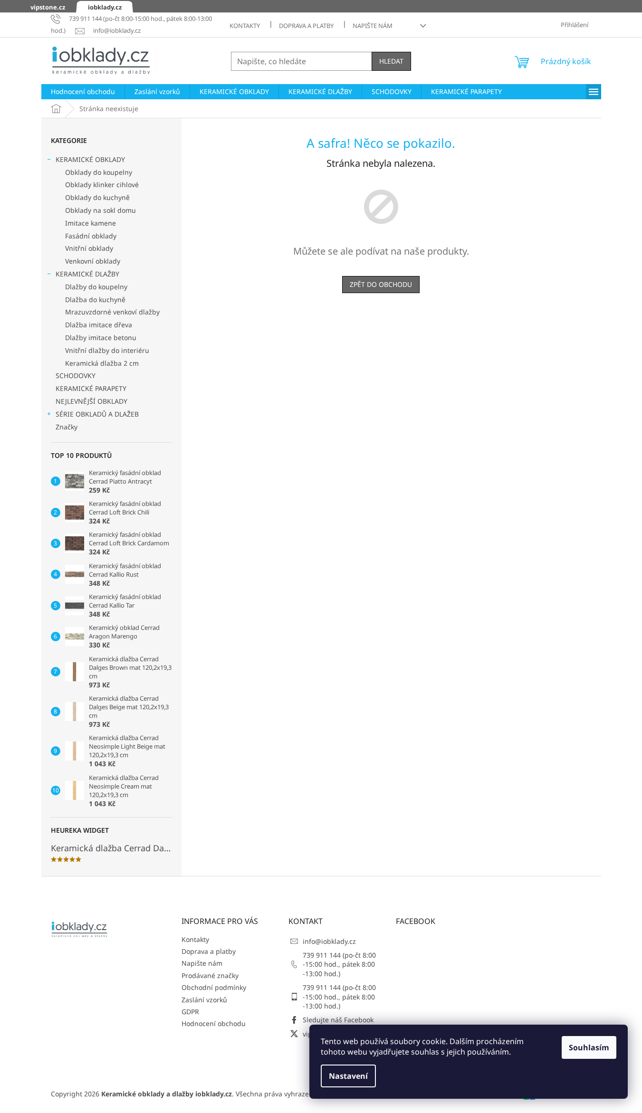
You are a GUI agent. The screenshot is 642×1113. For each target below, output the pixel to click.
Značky (66, 426)
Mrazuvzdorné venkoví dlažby (112, 311)
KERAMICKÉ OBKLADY (90, 159)
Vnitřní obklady (89, 248)
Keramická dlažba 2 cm (102, 363)
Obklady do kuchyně (97, 197)
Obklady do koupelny (98, 172)
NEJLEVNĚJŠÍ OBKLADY (91, 401)
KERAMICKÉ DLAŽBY (87, 273)
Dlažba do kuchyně (95, 299)
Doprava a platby (306, 25)
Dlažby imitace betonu (100, 337)
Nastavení (348, 1076)
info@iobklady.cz (329, 941)
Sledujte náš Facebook (338, 1019)
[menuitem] (83, 91)
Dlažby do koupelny (96, 286)
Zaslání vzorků (204, 999)
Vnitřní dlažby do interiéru (107, 350)
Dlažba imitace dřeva (98, 324)
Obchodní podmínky (214, 987)
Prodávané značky (210, 975)
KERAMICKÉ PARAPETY (91, 388)
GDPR (190, 1011)
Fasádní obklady (90, 235)
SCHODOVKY (76, 375)
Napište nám (373, 25)
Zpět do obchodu (381, 284)
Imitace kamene (90, 223)
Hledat (391, 61)
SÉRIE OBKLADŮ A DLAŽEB (97, 414)
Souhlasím (589, 1047)
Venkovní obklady (92, 261)
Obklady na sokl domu (100, 210)
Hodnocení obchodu (214, 1023)
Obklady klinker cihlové (102, 184)
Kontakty (245, 25)
